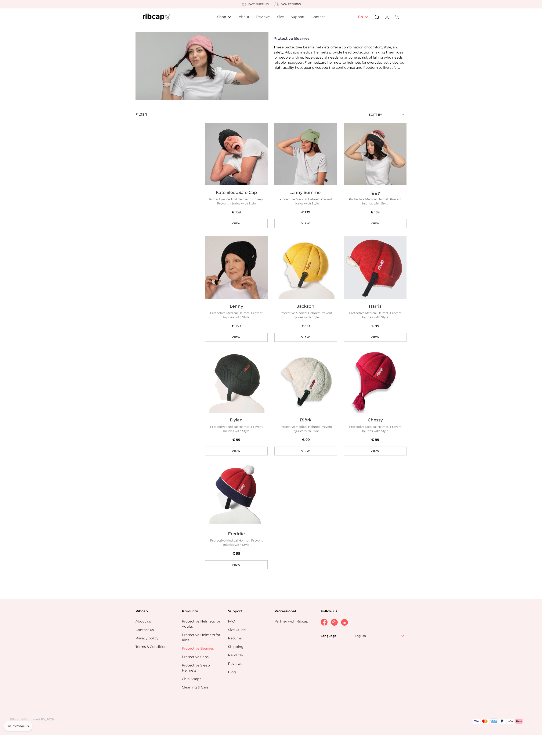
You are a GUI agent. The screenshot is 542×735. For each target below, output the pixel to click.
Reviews (263, 17)
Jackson (305, 306)
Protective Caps (195, 657)
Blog (232, 672)
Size (280, 17)
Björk (305, 419)
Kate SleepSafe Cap (236, 192)
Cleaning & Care (195, 687)
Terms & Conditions (152, 647)
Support (298, 17)
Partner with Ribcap (291, 621)
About (244, 17)
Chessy (375, 419)
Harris (375, 306)
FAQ (231, 621)
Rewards (235, 655)
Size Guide (237, 630)
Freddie (236, 533)
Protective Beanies (198, 648)
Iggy (375, 192)
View (236, 223)
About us (143, 621)
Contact (318, 17)
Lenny (236, 306)
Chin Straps (191, 679)
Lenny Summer (305, 192)
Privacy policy (147, 638)
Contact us (145, 630)
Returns (235, 638)
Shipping (235, 647)
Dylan (236, 419)
